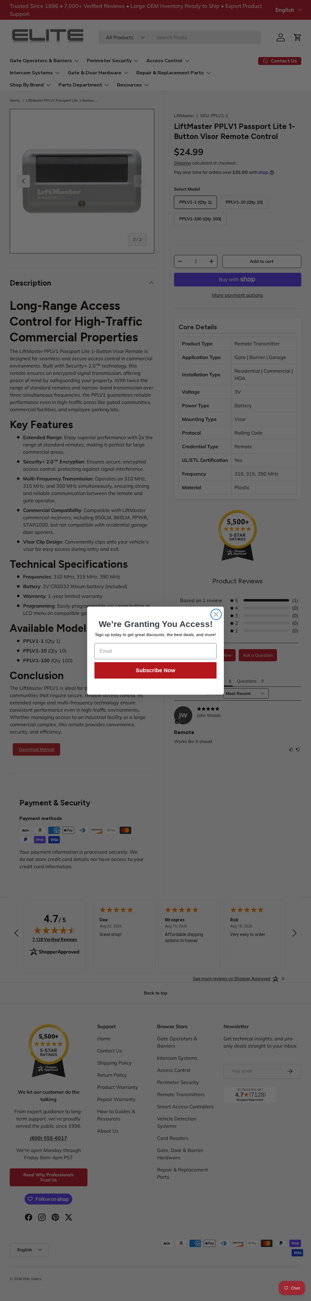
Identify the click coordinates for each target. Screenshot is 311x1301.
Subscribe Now (155, 670)
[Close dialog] (216, 614)
